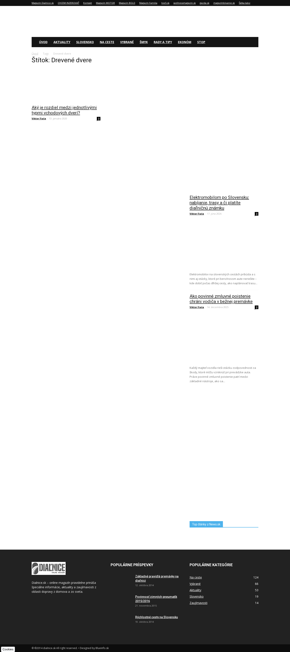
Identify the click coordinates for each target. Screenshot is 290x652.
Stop (201, 42)
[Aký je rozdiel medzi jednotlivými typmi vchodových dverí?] (66, 85)
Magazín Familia (148, 2)
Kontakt (87, 2)
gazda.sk (204, 2)
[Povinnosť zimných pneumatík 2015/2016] (121, 602)
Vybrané (127, 42)
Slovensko (85, 42)
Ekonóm (184, 42)
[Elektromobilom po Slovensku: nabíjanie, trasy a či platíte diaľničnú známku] (224, 244)
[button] (253, 42)
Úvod (43, 42)
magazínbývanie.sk (224, 2)
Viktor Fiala (39, 118)
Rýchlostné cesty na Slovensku (156, 617)
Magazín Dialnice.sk (43, 2)
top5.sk (165, 2)
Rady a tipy (163, 42)
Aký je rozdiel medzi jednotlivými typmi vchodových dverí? (64, 110)
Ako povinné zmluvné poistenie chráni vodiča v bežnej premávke (221, 299)
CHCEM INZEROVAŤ (68, 2)
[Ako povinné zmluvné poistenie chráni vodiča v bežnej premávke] (224, 338)
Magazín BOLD (127, 2)
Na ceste (107, 42)
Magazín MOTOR (105, 2)
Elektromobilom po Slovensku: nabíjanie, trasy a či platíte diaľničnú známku (219, 203)
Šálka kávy (244, 2)
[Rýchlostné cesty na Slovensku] (121, 622)
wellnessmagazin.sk (184, 2)
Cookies (8, 649)
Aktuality (61, 42)
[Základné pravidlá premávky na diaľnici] (121, 581)
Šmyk (144, 42)
